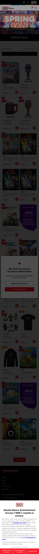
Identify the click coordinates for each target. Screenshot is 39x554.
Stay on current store (19, 283)
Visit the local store (19, 289)
